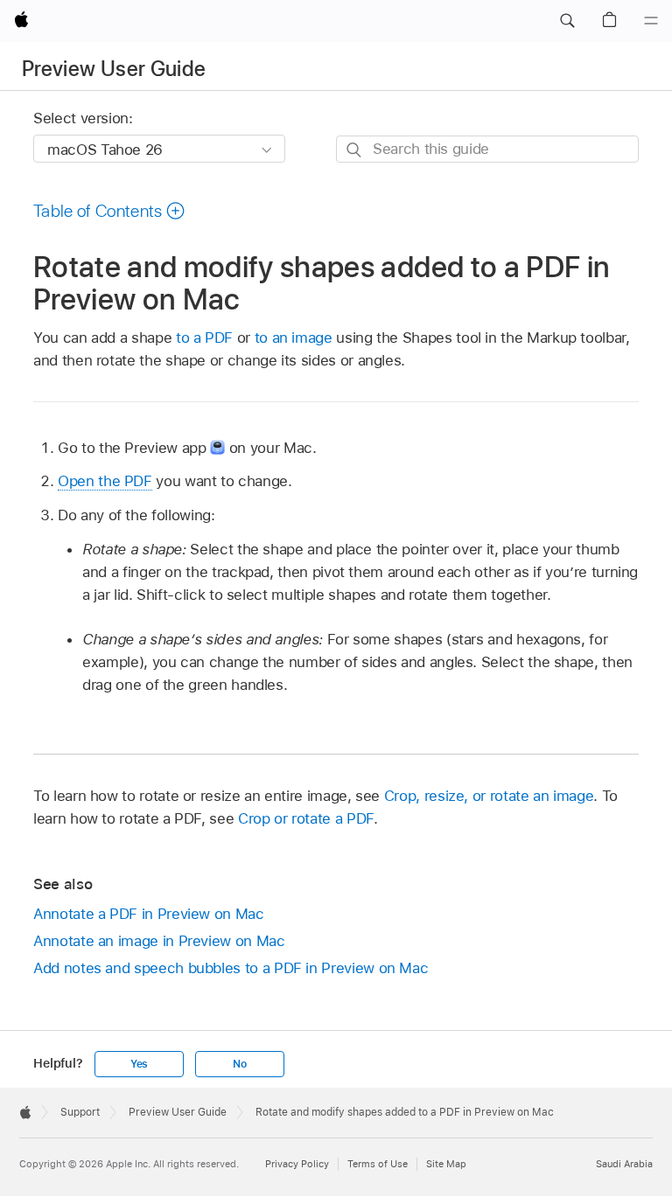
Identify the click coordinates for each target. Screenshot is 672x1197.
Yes (139, 1064)
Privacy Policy (297, 1164)
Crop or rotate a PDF (306, 818)
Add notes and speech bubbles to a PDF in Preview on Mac (230, 968)
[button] (567, 21)
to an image (293, 337)
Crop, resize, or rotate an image (489, 795)
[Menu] (651, 21)
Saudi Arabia (624, 1164)
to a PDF (204, 337)
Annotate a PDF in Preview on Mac (148, 913)
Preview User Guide (114, 68)
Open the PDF (105, 481)
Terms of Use (377, 1164)
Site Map (446, 1164)
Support (80, 1112)
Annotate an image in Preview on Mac (159, 941)
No (240, 1064)
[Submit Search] (355, 150)
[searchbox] (487, 149)
